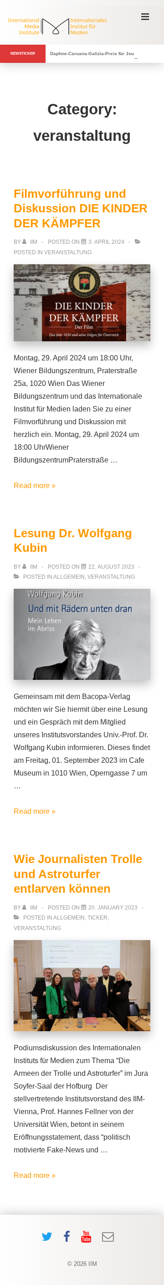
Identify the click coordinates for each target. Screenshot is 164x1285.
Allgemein (69, 577)
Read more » (35, 485)
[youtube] (88, 1239)
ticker (97, 918)
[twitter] (48, 1239)
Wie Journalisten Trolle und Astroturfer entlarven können (78, 873)
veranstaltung (68, 252)
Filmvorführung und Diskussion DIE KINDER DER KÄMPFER (81, 208)
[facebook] (68, 1239)
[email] (109, 1239)
